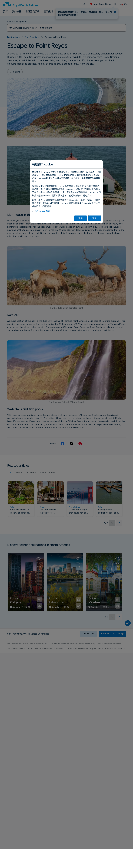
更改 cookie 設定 (42, 211)
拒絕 (80, 218)
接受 (94, 218)
